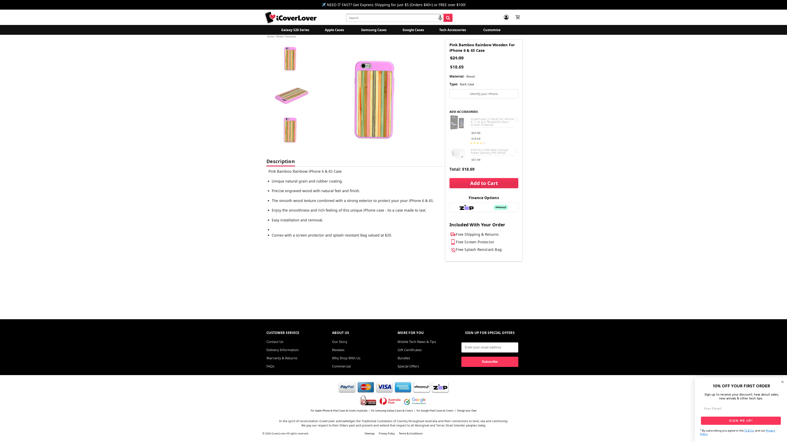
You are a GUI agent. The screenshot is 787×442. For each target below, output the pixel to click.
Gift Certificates (410, 350)
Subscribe (490, 361)
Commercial (341, 366)
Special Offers (408, 366)
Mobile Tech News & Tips (417, 341)
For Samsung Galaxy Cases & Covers (392, 410)
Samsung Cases (374, 30)
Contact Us (274, 341)
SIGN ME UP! (741, 421)
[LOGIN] (506, 17)
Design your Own (467, 410)
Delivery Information (282, 350)
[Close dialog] (782, 381)
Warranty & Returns (281, 358)
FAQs (270, 366)
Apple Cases (334, 30)
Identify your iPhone (484, 94)
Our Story (339, 341)
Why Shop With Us (346, 358)
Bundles (404, 358)
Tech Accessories (452, 30)
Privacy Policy (387, 433)
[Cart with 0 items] (518, 17)
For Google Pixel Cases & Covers (435, 410)
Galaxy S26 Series (295, 30)
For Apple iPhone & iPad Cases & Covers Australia (339, 410)
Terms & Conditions (411, 433)
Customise (491, 30)
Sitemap (370, 433)
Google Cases (413, 30)
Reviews (338, 350)
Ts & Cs (749, 430)
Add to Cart (484, 183)
